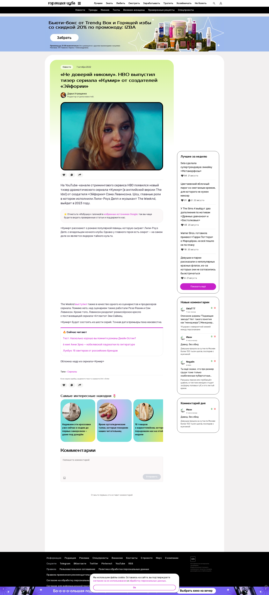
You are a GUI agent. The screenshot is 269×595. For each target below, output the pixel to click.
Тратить (168, 3)
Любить (120, 3)
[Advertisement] (198, 105)
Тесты (116, 10)
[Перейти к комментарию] (198, 319)
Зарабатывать (151, 3)
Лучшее (98, 3)
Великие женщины (134, 10)
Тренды (92, 10)
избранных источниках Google (120, 214)
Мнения (105, 10)
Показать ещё (198, 286)
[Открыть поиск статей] (214, 3)
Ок (134, 587)
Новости (80, 10)
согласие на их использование (110, 580)
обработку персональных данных (147, 580)
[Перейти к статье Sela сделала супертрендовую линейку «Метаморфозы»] (198, 169)
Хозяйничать (184, 3)
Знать (109, 3)
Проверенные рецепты (161, 10)
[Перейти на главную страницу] (61, 3)
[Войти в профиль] (220, 3)
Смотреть (134, 3)
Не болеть (201, 3)
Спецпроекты (186, 10)
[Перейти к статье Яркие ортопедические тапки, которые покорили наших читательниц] (114, 420)
